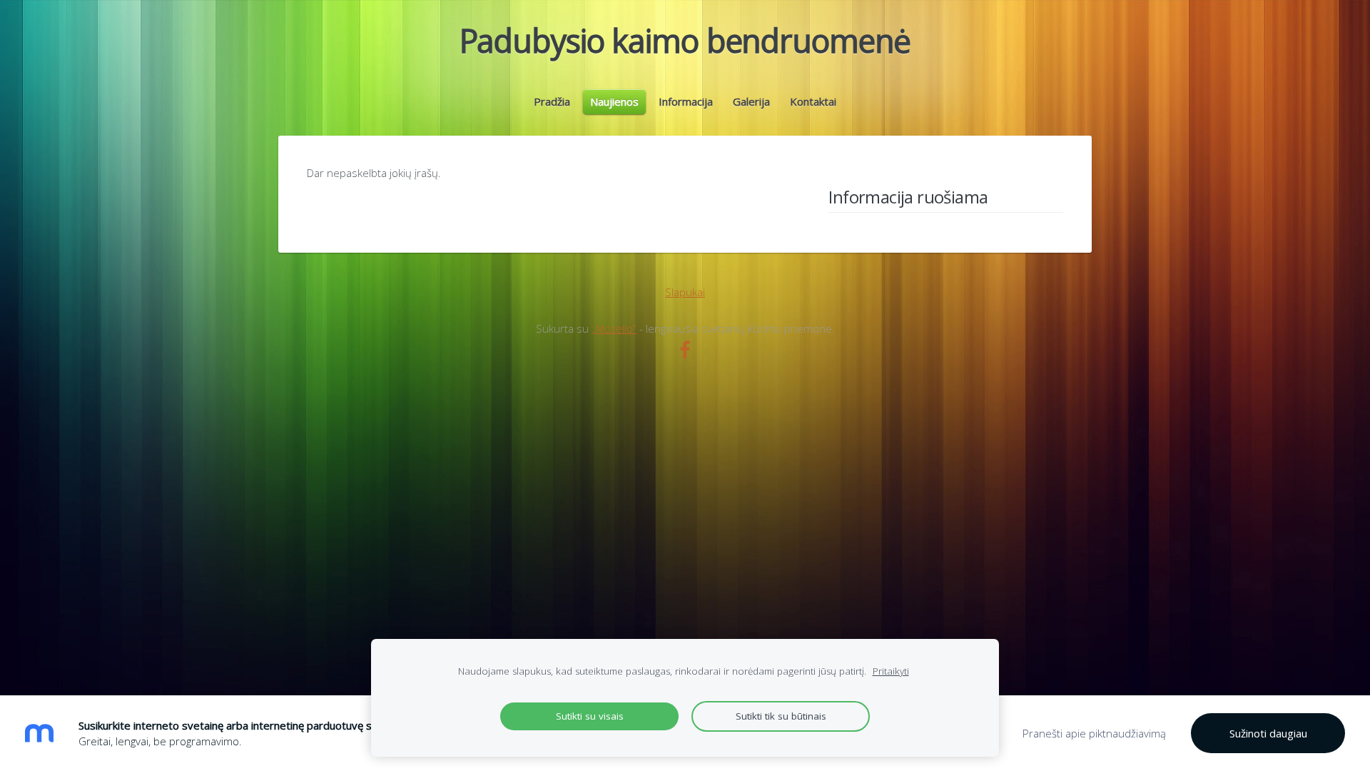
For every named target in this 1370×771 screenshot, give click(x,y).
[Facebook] (685, 350)
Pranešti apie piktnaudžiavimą (1094, 733)
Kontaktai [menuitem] (813, 101)
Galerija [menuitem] (751, 101)
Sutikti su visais (590, 716)
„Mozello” (614, 328)
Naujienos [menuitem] (614, 101)
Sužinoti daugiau (1268, 733)
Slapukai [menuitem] (685, 292)
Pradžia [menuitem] (552, 101)
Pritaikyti (891, 671)
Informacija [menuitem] (686, 101)
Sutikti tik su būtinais (781, 716)
